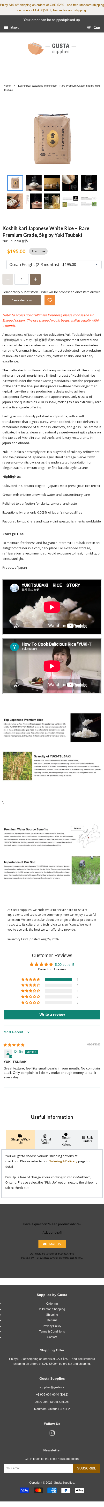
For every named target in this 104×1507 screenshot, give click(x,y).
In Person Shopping (52, 1309)
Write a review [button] (52, 1014)
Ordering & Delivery (63, 1161)
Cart (96, 28)
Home (7, 85)
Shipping (52, 1314)
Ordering (52, 1303)
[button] (50, 300)
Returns (52, 1320)
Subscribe (86, 1468)
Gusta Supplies (64, 1482)
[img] (14, 1045)
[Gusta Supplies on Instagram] (52, 1434)
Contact (52, 1337)
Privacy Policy (52, 1326)
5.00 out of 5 (64, 964)
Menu (14, 28)
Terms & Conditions (52, 1331)
